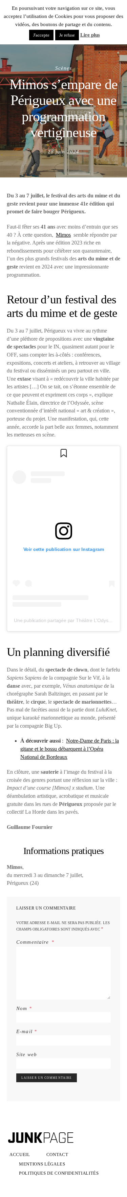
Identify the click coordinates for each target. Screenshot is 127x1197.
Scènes (63, 68)
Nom (24, 1008)
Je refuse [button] (67, 35)
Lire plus (90, 35)
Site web (26, 1054)
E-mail (26, 1031)
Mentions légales (42, 1164)
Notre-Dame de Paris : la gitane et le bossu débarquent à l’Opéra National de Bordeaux (69, 749)
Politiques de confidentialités (59, 1173)
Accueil (19, 1154)
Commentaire (33, 942)
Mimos (63, 235)
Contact (57, 1154)
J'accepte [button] (41, 35)
